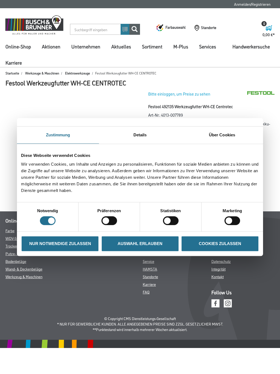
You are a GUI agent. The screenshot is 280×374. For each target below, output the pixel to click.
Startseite (12, 73)
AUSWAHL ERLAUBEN (140, 243)
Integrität (218, 268)
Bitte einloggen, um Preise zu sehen (179, 94)
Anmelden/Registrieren (252, 4)
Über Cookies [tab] (222, 135)
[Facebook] (215, 303)
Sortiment (152, 46)
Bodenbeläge (15, 261)
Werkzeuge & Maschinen (42, 73)
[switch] (110, 220)
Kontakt (217, 276)
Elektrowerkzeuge (77, 73)
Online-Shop (18, 46)
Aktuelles (121, 46)
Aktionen (51, 46)
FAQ (146, 291)
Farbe (9, 230)
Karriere (13, 62)
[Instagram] (228, 303)
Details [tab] (140, 135)
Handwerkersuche (251, 46)
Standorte (150, 276)
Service (148, 261)
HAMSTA (150, 268)
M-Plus (180, 46)
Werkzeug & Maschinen (23, 276)
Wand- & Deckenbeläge (23, 268)
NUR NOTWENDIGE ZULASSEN (60, 243)
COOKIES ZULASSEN (220, 243)
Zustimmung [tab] (58, 135)
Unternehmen (85, 46)
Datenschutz (221, 261)
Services (207, 46)
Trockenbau (14, 245)
